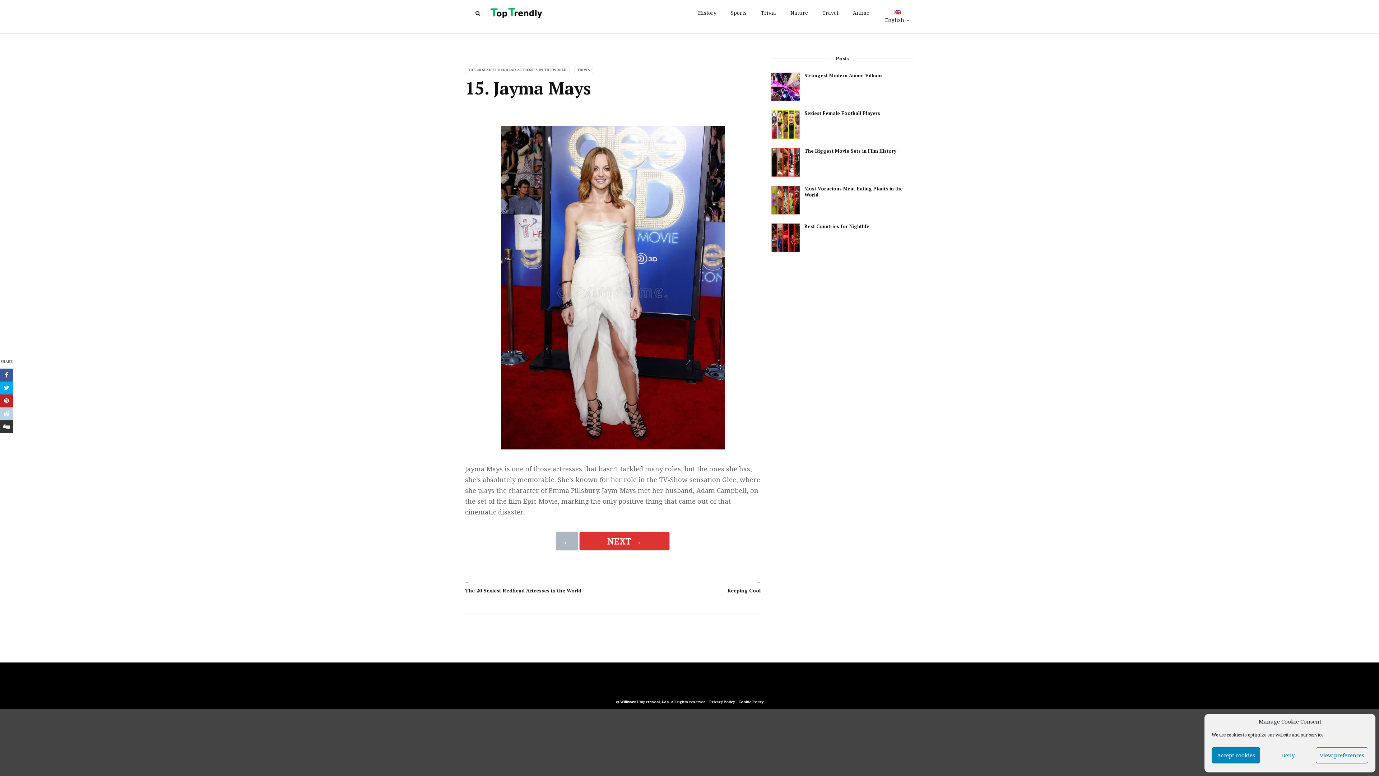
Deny (1288, 755)
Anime (861, 13)
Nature (799, 13)
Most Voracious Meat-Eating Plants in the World (853, 192)
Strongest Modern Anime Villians (843, 76)
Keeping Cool (744, 590)
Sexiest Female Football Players (842, 113)
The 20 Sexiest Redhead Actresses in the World (517, 70)
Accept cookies (1236, 755)
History (707, 13)
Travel (830, 13)
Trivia (768, 13)
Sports (739, 13)
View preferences (1342, 755)
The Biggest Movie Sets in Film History (850, 151)
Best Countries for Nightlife (836, 226)
